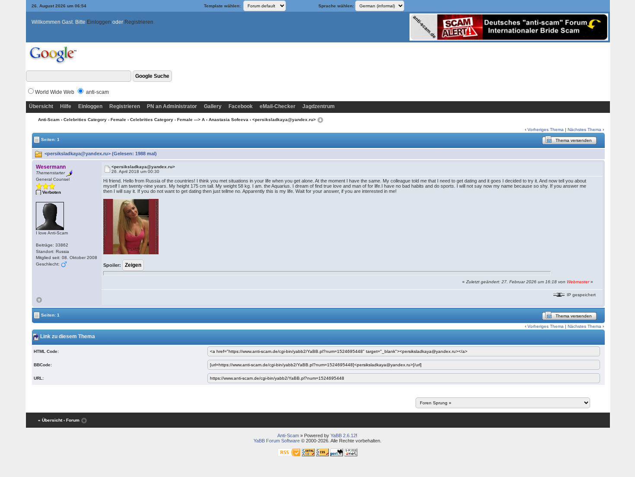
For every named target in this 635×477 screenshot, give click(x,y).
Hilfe (65, 106)
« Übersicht (50, 420)
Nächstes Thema (584, 129)
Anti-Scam (49, 119)
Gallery (213, 106)
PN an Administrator (172, 106)
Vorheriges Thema (545, 129)
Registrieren (138, 22)
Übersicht (41, 106)
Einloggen (99, 22)
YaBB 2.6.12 (343, 435)
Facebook (241, 106)
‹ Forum (71, 420)
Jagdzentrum (318, 106)
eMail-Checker (277, 106)
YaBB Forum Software (277, 440)
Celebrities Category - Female (95, 119)
